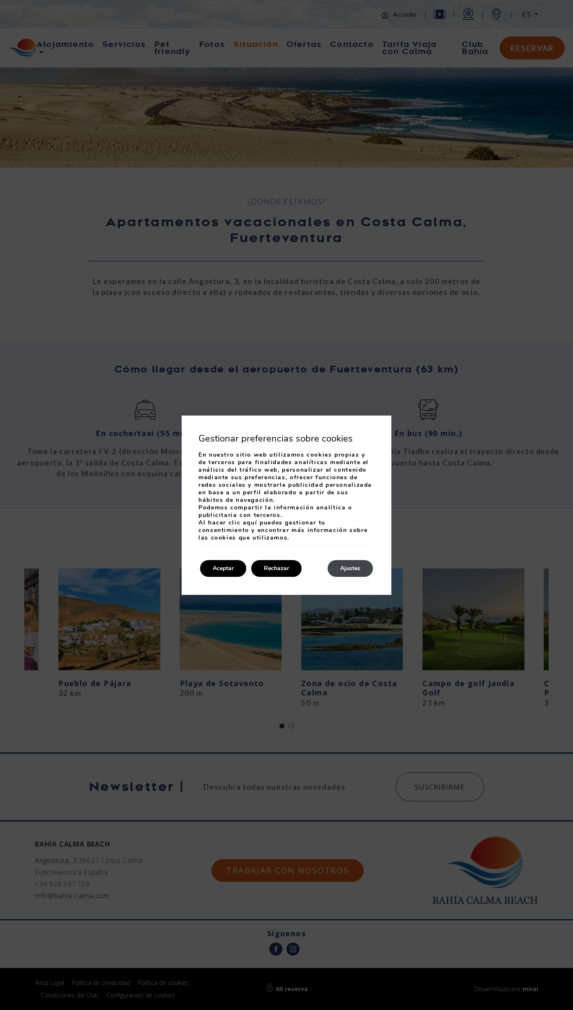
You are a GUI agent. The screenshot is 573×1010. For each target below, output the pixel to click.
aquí (250, 523)
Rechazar (276, 568)
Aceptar (223, 568)
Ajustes (350, 568)
